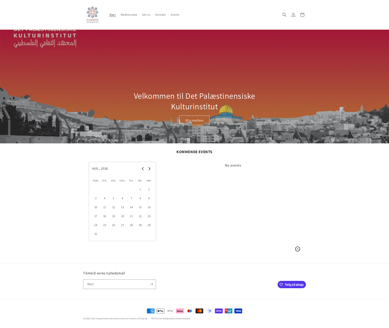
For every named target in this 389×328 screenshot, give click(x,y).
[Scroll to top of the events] (297, 249)
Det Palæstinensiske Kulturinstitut (110, 318)
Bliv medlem (194, 120)
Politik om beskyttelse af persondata (170, 318)
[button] (284, 14)
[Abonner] (151, 284)
